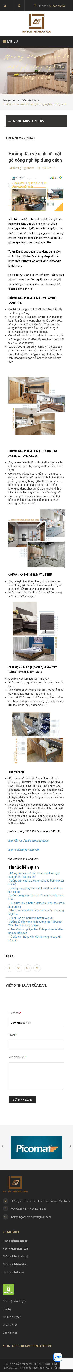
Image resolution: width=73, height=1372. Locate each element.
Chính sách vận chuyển (16, 1256)
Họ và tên (15, 1012)
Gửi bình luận (22, 1099)
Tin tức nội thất (12, 1317)
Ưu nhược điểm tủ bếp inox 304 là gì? (31, 918)
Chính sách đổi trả (13, 1272)
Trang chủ (9, 100)
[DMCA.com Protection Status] (8, 1288)
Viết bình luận (17, 1057)
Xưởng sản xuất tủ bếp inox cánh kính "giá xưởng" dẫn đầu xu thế (34, 875)
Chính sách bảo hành (15, 1264)
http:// (11, 849)
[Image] (36, 193)
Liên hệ (7, 1309)
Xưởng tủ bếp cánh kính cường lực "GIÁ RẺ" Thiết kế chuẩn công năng (35, 923)
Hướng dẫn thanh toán (16, 1248)
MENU (12, 41)
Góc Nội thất (29, 100)
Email (13, 1034)
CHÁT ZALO (10, 1324)
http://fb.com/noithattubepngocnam (28, 840)
